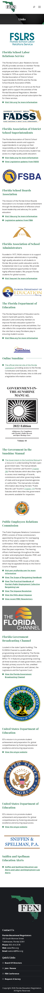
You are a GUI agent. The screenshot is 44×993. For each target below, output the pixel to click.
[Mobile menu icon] (39, 7)
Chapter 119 (29, 488)
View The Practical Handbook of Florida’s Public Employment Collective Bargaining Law (22, 584)
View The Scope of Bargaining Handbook (23, 577)
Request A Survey (13, 979)
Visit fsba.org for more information (21, 216)
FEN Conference (12, 973)
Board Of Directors (13, 963)
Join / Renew (10, 968)
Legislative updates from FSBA (19, 220)
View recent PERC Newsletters (18, 599)
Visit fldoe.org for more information (21, 338)
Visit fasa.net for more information (21, 278)
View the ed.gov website (16, 752)
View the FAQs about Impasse (18, 595)
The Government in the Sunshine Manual (22, 460)
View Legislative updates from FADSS (22, 161)
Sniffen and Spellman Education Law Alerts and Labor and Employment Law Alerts (22, 870)
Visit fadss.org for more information (21, 157)
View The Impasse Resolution (18, 591)
